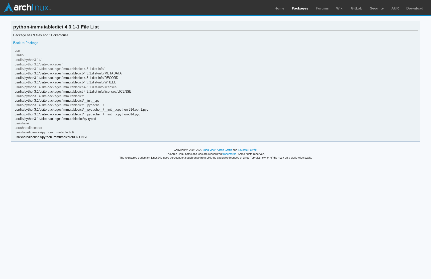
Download (415, 8)
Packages (300, 8)
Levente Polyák (247, 149)
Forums (322, 8)
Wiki (339, 8)
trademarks (229, 153)
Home (279, 8)
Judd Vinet (209, 149)
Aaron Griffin (224, 149)
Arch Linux (27, 7)
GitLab (356, 8)
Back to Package (25, 43)
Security (377, 8)
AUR (395, 8)
